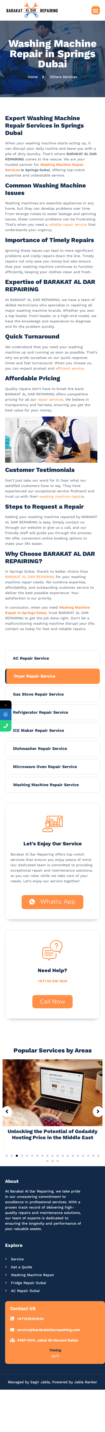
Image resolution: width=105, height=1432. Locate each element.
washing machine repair (60, 496)
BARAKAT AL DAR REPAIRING (30, 577)
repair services (50, 399)
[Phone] (5, 726)
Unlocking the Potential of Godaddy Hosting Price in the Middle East (53, 1134)
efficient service (70, 368)
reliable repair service (68, 224)
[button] (95, 10)
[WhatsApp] (5, 714)
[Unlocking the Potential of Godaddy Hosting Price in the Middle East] (52, 1092)
